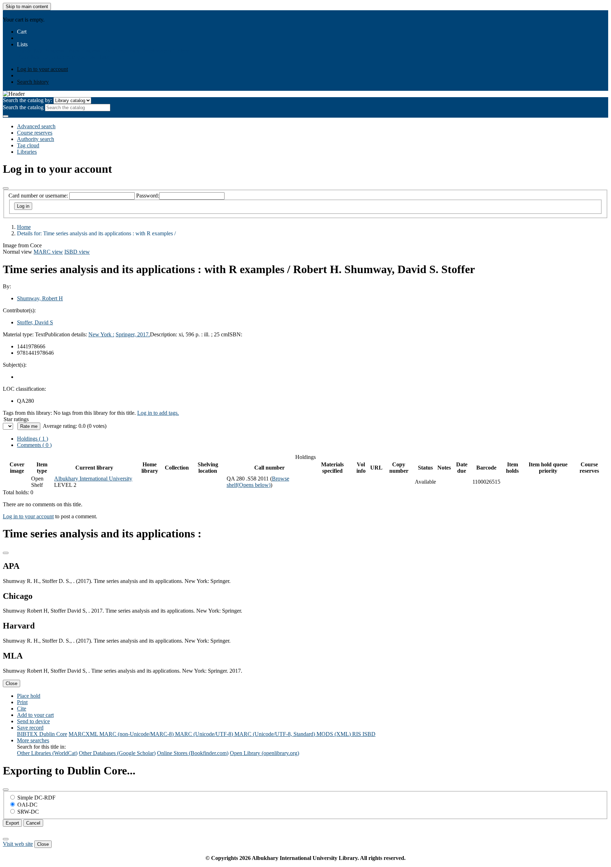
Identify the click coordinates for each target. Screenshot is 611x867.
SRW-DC (28, 812)
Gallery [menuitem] (181, 51)
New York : (101, 334)
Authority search (35, 139)
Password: (147, 196)
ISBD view (77, 252)
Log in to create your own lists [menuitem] (75, 57)
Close (11, 683)
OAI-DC (27, 805)
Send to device (33, 721)
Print (22, 702)
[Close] (5, 188)
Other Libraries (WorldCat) (47, 753)
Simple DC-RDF (36, 798)
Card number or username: (38, 196)
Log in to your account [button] (28, 516)
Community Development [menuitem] (142, 51)
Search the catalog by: (27, 100)
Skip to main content (27, 6)
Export (12, 823)
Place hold (28, 696)
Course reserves (34, 133)
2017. (143, 334)
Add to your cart (35, 715)
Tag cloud (28, 145)
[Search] (5, 116)
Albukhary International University (93, 479)
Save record (30, 728)
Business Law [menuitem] (96, 51)
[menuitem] (29, 51)
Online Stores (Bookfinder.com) (192, 753)
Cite (21, 709)
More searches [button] (33, 740)
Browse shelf (258, 482)
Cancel (33, 823)
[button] (22, 32)
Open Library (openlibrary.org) (264, 753)
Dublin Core (53, 734)
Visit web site (18, 844)
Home (24, 227)
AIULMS (14, 13)
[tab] (34, 445)
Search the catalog (23, 107)
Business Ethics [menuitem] (61, 51)
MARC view (48, 252)
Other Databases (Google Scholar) (117, 753)
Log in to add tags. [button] (158, 413)
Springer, (126, 334)
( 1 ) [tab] (32, 439)
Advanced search (36, 126)
